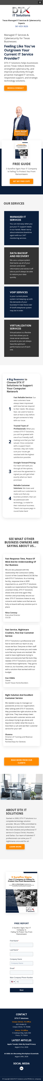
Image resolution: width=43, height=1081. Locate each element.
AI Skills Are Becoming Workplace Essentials (21, 1053)
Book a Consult (15, 88)
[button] (40, 2)
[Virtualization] (21, 338)
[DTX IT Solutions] (21, 11)
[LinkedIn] (21, 1068)
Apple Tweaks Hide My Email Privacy (21, 1044)
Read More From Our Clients (21, 761)
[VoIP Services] (21, 302)
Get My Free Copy (21, 181)
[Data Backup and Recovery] (21, 265)
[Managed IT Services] (21, 228)
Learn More (15, 847)
